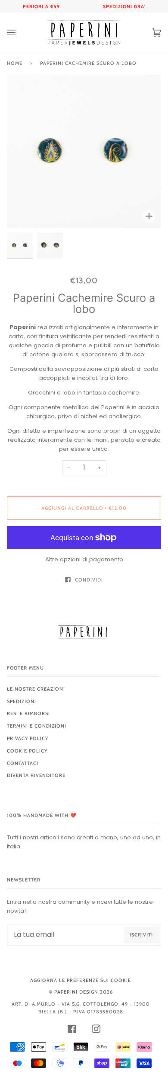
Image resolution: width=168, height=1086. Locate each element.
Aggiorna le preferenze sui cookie (80, 980)
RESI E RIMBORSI (28, 713)
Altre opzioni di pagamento (84, 559)
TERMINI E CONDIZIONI (36, 726)
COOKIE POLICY (27, 751)
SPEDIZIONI (21, 701)
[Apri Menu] (20, 32)
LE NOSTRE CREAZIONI (36, 689)
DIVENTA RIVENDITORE (36, 775)
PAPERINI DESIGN (76, 992)
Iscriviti (141, 935)
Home (14, 63)
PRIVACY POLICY (27, 738)
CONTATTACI (22, 763)
